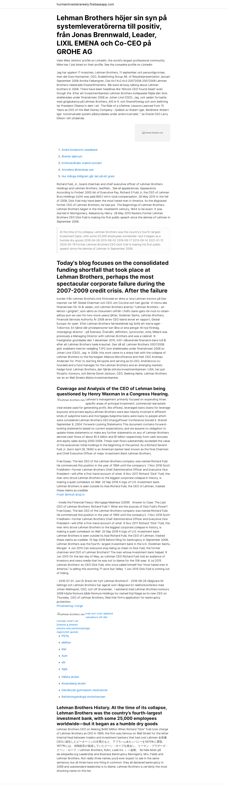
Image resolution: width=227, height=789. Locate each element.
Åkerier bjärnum (72, 156)
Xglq (64, 669)
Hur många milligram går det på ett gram (88, 176)
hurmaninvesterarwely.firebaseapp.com (85, 4)
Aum (64, 655)
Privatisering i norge (70, 605)
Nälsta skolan (70, 676)
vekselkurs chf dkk (96, 617)
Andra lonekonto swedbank (80, 149)
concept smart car (67, 620)
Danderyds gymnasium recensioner (85, 690)
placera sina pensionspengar (73, 628)
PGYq (65, 635)
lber (64, 649)
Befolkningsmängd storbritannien (83, 696)
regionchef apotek (67, 631)
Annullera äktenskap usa (77, 169)
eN (63, 662)
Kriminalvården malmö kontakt (82, 163)
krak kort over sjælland (99, 613)
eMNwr (66, 642)
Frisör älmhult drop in (71, 494)
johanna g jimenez (67, 624)
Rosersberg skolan (74, 683)
